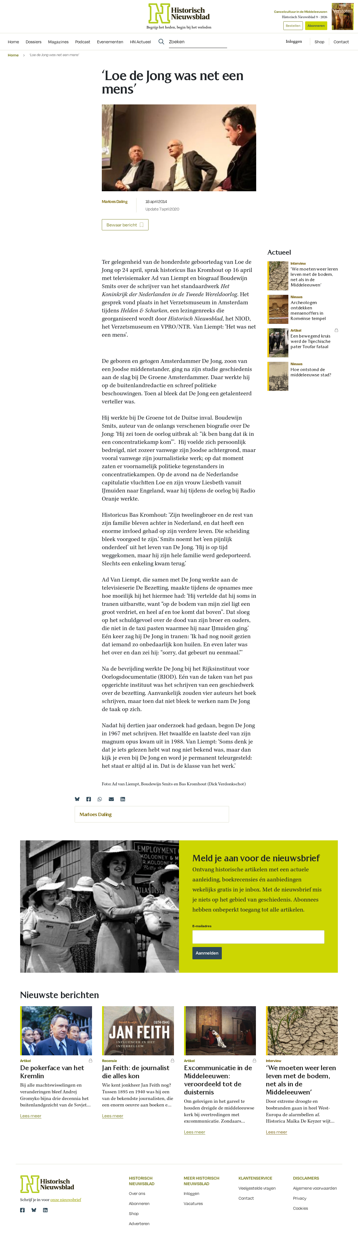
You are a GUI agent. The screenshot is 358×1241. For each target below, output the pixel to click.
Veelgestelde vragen (257, 1187)
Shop (319, 41)
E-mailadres (201, 926)
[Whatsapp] (100, 799)
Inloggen (191, 1193)
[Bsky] (33, 1210)
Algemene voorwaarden (315, 1187)
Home (13, 54)
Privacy (300, 1198)
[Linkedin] (123, 799)
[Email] (111, 799)
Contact (341, 41)
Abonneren (316, 25)
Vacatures (193, 1203)
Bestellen (293, 25)
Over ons (137, 1193)
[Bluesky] (77, 799)
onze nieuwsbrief (65, 1200)
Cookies (300, 1208)
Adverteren (139, 1223)
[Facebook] (88, 799)
